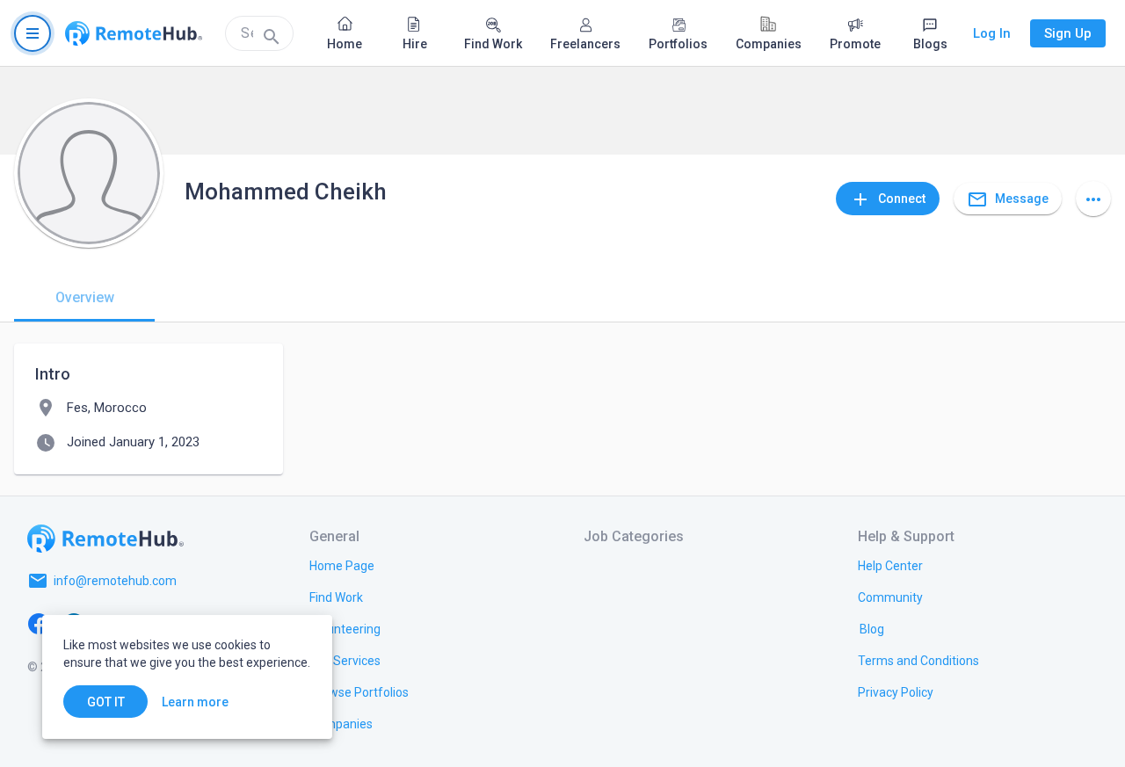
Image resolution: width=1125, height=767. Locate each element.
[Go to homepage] (133, 33)
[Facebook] (38, 622)
